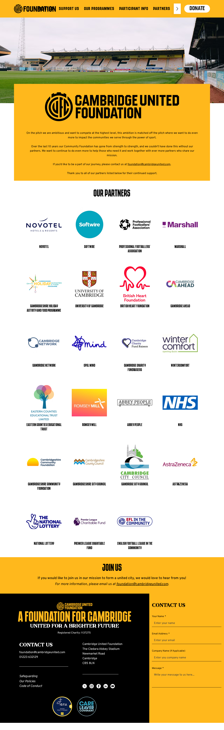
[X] (84, 686)
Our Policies (27, 681)
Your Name (159, 616)
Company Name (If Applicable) (168, 650)
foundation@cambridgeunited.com (149, 164)
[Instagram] (91, 686)
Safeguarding (28, 676)
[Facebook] (98, 686)
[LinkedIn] (105, 686)
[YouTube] (112, 686)
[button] (46, 9)
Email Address (161, 633)
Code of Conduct (30, 686)
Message (158, 668)
